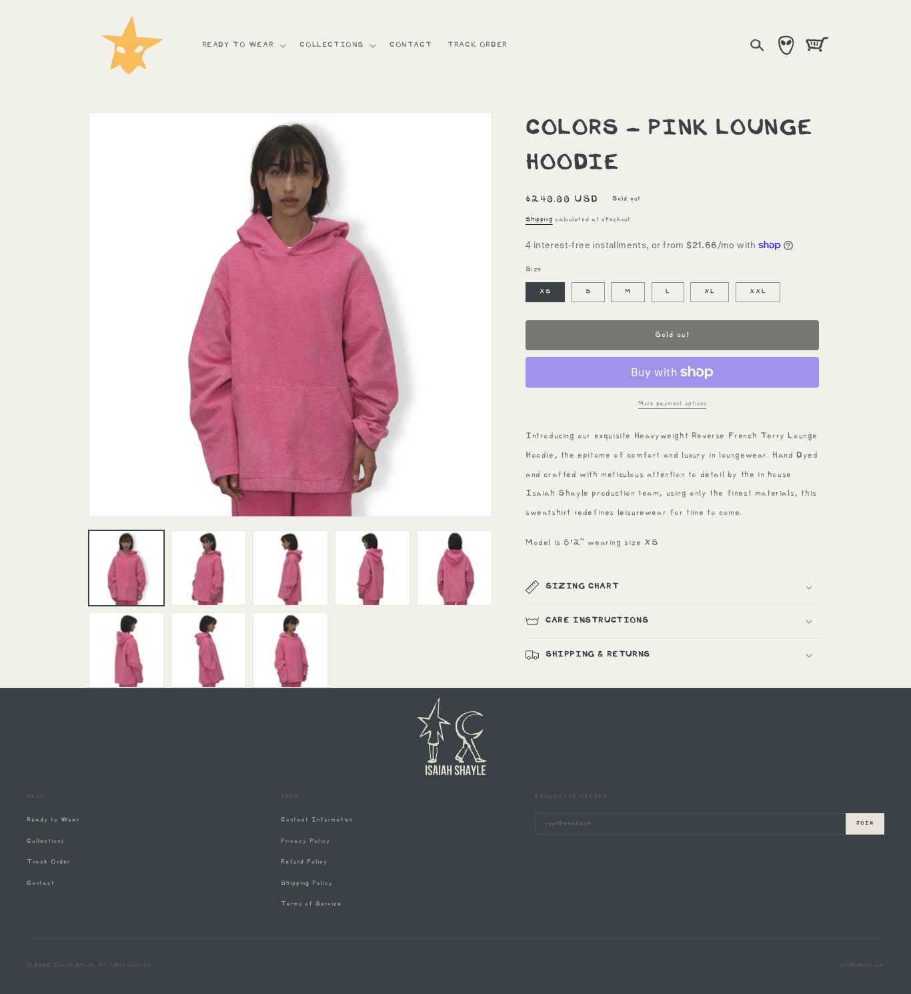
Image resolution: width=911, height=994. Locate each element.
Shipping (539, 220)
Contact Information (317, 820)
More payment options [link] (672, 404)
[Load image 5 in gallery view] (454, 568)
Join (865, 823)
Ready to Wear (53, 820)
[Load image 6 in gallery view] (126, 650)
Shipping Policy (306, 884)
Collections (45, 842)
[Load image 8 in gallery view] (290, 650)
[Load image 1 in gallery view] (126, 568)
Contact (41, 884)
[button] (243, 45)
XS (545, 292)
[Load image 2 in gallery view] (208, 568)
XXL (758, 292)
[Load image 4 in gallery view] (372, 568)
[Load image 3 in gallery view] (290, 568)
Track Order (48, 862)
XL (709, 292)
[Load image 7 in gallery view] (208, 650)
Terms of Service (311, 904)
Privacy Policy (305, 842)
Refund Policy (304, 862)
